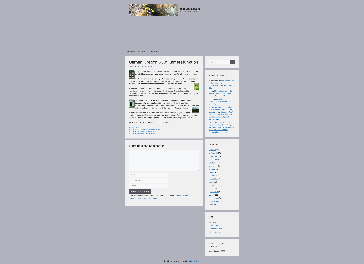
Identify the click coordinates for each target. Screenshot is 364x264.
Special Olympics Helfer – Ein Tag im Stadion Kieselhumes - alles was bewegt (221, 109)
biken (212, 185)
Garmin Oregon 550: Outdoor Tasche (143, 133)
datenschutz (154, 51)
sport (211, 182)
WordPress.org (214, 232)
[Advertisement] (182, 34)
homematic (214, 198)
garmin (137, 129)
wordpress (214, 179)
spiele (212, 176)
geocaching (135, 127)
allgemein (212, 150)
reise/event (213, 166)
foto (132, 129)
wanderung (214, 192)
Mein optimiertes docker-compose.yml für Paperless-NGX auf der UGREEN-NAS (221, 93)
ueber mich (131, 51)
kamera (150, 129)
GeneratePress (195, 261)
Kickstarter (213, 159)
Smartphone (215, 201)
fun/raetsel (213, 153)
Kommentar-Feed (215, 229)
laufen (212, 188)
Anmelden (212, 222)
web (210, 205)
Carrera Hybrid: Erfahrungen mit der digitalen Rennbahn (220, 101)
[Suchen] (232, 62)
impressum (142, 51)
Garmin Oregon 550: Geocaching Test (143, 131)
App (211, 172)
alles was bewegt (190, 8)
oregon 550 (157, 129)
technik (211, 195)
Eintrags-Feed (214, 225)
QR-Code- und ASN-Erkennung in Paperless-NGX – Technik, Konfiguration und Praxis (221, 129)
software (212, 169)
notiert (211, 163)
